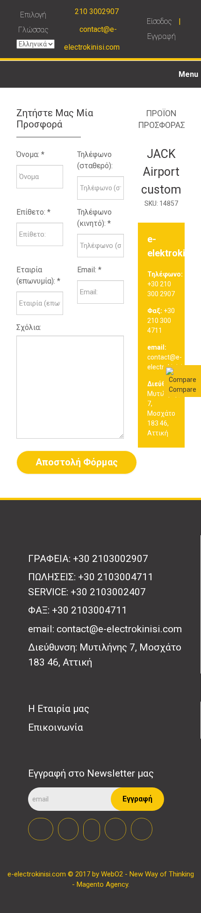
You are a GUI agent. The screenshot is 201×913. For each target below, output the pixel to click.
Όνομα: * (30, 154)
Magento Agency (102, 884)
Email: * (89, 269)
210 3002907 (97, 11)
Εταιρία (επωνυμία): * (38, 275)
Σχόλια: (28, 327)
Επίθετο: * (33, 212)
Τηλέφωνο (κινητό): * (94, 218)
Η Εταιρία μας (58, 708)
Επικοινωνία (55, 727)
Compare (182, 389)
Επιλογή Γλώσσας (33, 22)
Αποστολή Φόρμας (77, 462)
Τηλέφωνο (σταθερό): (95, 160)
